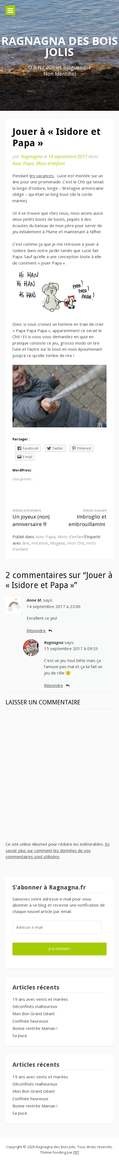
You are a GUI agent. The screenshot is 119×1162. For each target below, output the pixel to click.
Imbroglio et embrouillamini (88, 518)
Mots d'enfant (50, 163)
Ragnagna (32, 156)
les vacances (42, 175)
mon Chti (76, 543)
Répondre (36, 630)
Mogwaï (57, 543)
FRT (76, 1152)
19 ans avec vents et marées (40, 999)
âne (25, 543)
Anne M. (34, 600)
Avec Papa (23, 163)
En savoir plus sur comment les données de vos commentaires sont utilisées (58, 850)
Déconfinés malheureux (34, 1006)
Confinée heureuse (30, 1021)
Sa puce (19, 1035)
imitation (40, 543)
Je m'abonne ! (59, 948)
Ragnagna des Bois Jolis (59, 46)
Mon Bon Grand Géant (33, 1013)
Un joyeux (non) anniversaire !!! (31, 518)
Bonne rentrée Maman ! (34, 1028)
